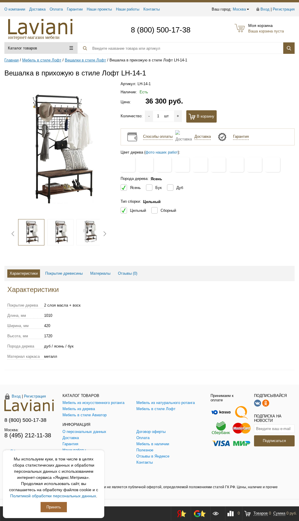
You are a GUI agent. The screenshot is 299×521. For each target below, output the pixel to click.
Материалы (100, 273)
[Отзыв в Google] (200, 513)
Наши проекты (99, 9)
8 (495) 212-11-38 (27, 435)
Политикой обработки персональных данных (53, 496)
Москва (239, 9)
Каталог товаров (22, 48)
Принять (53, 507)
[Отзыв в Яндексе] (180, 513)
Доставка (37, 9)
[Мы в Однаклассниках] (265, 402)
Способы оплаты (158, 136)
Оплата (56, 9)
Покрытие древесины (64, 273)
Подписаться (274, 441)
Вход (265, 9)
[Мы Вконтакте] (257, 402)
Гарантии (75, 9)
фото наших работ (161, 152)
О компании (14, 9)
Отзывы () (127, 273)
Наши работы (127, 9)
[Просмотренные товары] (217, 513)
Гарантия (241, 136)
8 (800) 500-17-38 (160, 29)
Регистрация (284, 9)
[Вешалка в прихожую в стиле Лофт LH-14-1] (58, 149)
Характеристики (24, 273)
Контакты (151, 9)
